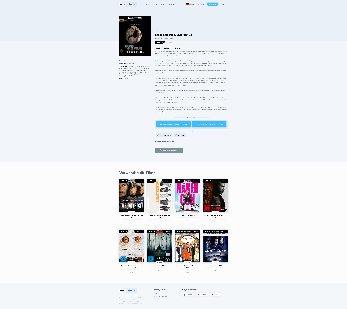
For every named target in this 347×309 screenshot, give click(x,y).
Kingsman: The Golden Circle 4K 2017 (187, 267)
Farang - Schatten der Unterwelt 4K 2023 (216, 216)
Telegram (203, 294)
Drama (126, 78)
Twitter (216, 294)
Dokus (162, 4)
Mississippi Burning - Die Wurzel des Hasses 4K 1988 (131, 267)
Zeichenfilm (171, 4)
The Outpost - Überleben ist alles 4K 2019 (131, 216)
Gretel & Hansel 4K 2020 (159, 266)
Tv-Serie (154, 4)
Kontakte (157, 299)
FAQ (155, 294)
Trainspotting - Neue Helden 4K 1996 (159, 216)
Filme (147, 4)
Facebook (189, 294)
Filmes (157, 31)
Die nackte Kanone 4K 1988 (187, 215)
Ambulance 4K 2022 (215, 266)
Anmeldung (201, 4)
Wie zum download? (160, 296)
